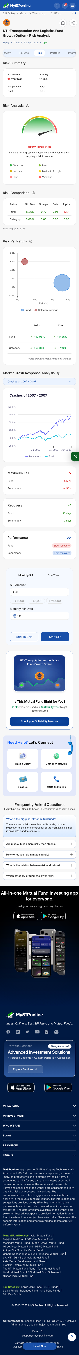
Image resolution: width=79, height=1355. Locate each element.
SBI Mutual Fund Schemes (43, 1272)
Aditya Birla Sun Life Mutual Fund (23, 1250)
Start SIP (55, 637)
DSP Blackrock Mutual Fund (30, 1257)
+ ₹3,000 (36, 601)
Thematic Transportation (26, 42)
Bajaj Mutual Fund (13, 1239)
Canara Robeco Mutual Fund (20, 1253)
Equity (6, 42)
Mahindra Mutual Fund (16, 1242)
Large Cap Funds (31, 1286)
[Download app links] (26, 916)
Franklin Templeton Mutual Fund (22, 1264)
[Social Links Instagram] (47, 1032)
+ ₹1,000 (18, 601)
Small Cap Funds (50, 1290)
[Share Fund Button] (73, 23)
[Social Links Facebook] (8, 1032)
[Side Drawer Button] (72, 5)
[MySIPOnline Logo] (17, 6)
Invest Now (39, 1346)
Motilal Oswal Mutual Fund (48, 1242)
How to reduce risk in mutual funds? (27, 854)
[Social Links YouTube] (37, 1032)
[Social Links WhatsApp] (56, 1032)
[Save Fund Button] (63, 23)
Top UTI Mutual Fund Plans (19, 1268)
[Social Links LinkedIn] (18, 1032)
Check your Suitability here (37, 721)
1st (19, 615)
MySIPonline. (36, 1305)
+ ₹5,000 (55, 601)
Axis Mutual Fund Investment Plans (24, 1261)
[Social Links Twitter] (28, 1032)
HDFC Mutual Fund (46, 1246)
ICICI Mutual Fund (41, 1235)
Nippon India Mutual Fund (18, 1275)
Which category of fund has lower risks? (30, 875)
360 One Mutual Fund (40, 1239)
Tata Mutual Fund (47, 1268)
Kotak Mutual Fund (14, 1272)
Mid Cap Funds (12, 1294)
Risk (39, 52)
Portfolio (55, 52)
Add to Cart (24, 637)
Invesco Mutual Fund (51, 1253)
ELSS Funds (51, 1286)
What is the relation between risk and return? (33, 865)
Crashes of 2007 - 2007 (22, 381)
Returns (24, 52)
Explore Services (23, 1069)
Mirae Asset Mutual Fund (18, 1246)
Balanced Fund (29, 1290)
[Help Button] (72, 1337)
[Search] (57, 5)
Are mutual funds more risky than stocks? (31, 843)
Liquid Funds (10, 1290)
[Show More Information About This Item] (27, 105)
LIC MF (7, 1257)
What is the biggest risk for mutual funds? (31, 818)
